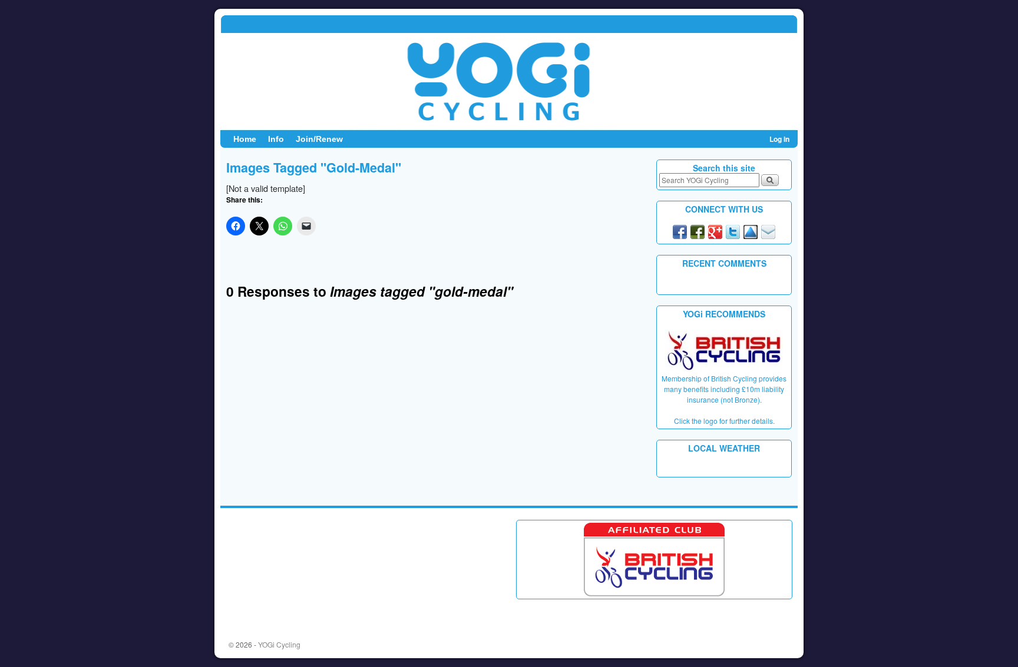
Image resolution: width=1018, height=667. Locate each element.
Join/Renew (319, 139)
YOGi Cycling (279, 644)
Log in (779, 139)
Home (244, 139)
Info (276, 139)
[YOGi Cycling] (509, 72)
